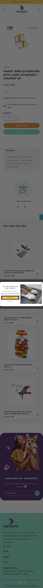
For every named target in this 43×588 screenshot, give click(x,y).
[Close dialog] (41, 283)
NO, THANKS (10, 301)
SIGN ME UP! (10, 298)
